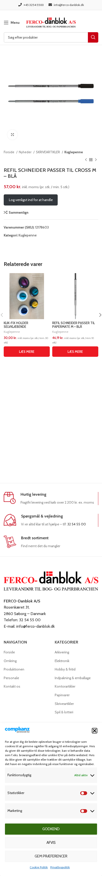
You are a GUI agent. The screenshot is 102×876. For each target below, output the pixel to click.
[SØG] (93, 37)
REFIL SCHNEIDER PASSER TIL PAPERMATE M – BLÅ (73, 325)
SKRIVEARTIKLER (48, 152)
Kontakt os (12, 686)
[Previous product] (85, 159)
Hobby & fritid (65, 669)
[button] (94, 730)
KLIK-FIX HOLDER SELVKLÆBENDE (16, 325)
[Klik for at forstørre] (12, 135)
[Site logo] (51, 22)
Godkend (51, 829)
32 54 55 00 (76, 524)
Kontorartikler (65, 686)
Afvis (51, 842)
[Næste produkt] (95, 159)
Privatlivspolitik (60, 867)
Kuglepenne (73, 152)
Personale (11, 678)
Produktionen (14, 669)
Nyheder (25, 152)
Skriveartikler (64, 703)
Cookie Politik (39, 867)
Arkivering (62, 652)
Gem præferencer (51, 856)
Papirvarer (62, 695)
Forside (9, 152)
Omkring (10, 661)
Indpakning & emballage (73, 678)
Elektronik (62, 661)
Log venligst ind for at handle (31, 200)
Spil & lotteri (64, 712)
